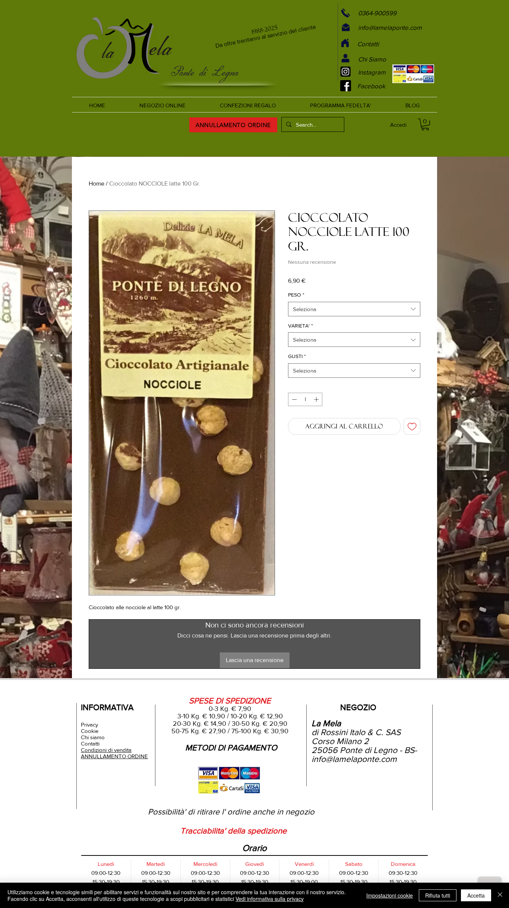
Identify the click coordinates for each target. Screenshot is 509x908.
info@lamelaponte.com (354, 758)
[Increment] (317, 399)
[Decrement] (293, 399)
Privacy (89, 724)
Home (96, 183)
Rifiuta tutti (437, 895)
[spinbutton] (305, 399)
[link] (425, 124)
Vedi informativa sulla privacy (269, 898)
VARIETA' (300, 326)
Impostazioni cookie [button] (389, 895)
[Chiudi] (500, 895)
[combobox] (354, 309)
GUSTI (297, 356)
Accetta (476, 895)
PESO (296, 295)
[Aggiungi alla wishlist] (412, 426)
